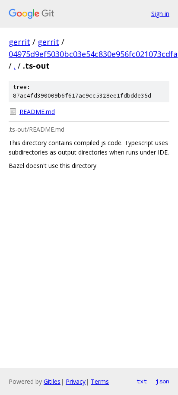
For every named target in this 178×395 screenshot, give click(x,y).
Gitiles (52, 381)
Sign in (160, 13)
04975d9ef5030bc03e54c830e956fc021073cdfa (93, 54)
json (162, 381)
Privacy (76, 381)
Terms (100, 381)
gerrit (19, 42)
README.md (37, 111)
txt (142, 381)
